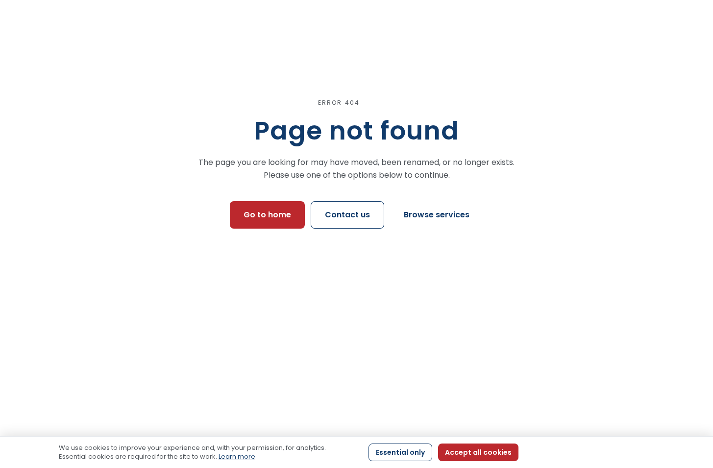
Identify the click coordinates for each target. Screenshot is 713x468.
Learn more (237, 456)
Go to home (267, 214)
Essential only (400, 452)
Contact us (347, 214)
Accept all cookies (478, 452)
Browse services (436, 214)
